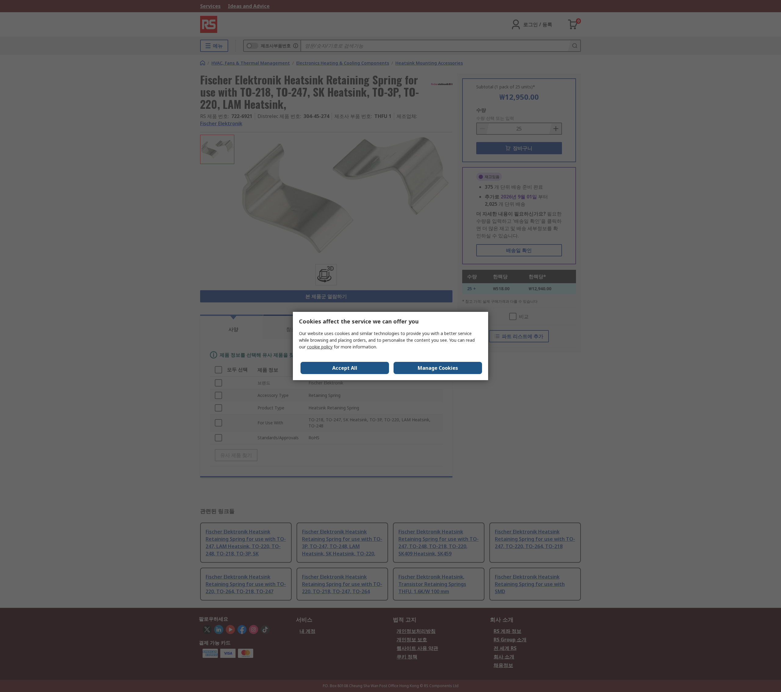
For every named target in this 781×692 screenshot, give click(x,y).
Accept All (344, 368)
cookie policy (320, 347)
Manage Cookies (438, 368)
